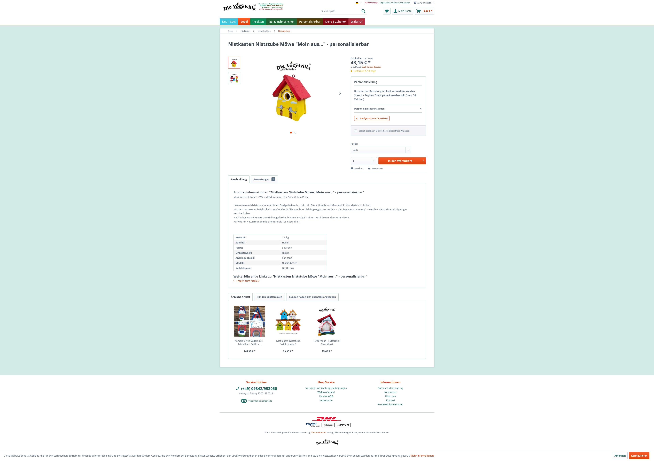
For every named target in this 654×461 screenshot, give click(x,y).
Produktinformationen (390, 404)
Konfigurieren (639, 455)
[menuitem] (371, 2)
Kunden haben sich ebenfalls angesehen (312, 296)
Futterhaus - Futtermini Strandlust (327, 342)
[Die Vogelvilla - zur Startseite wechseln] (239, 13)
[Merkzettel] (387, 11)
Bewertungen (264, 179)
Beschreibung (239, 179)
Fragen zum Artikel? (247, 280)
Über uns (390, 396)
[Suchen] (363, 11)
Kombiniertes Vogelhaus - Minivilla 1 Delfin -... (249, 342)
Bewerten (377, 168)
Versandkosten (318, 432)
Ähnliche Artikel (240, 296)
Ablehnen (620, 455)
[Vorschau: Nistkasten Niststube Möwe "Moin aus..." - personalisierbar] (234, 63)
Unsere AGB (326, 396)
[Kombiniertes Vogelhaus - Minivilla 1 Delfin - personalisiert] (249, 321)
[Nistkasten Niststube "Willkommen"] (288, 321)
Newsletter (390, 392)
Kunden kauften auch (269, 296)
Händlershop (371, 2)
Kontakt (390, 400)
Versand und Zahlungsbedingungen (326, 388)
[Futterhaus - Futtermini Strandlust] (327, 321)
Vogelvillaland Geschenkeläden (395, 2)
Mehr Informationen (422, 455)
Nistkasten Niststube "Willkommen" (288, 342)
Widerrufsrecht (326, 392)
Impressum (326, 400)
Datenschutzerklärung (390, 388)
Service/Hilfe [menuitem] (424, 2)
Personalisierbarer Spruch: (369, 108)
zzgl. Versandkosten (372, 66)
